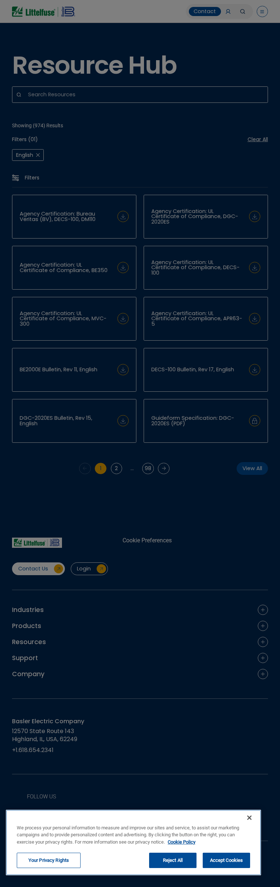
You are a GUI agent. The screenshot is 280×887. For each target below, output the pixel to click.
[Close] (249, 818)
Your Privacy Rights (48, 860)
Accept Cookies (226, 860)
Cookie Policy (181, 842)
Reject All (173, 860)
